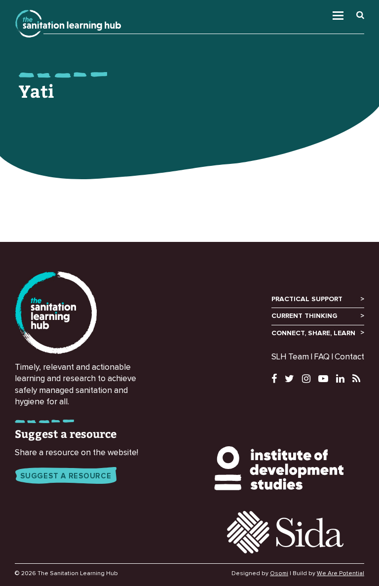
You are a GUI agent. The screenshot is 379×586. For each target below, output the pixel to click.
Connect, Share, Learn (313, 333)
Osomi (279, 574)
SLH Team (290, 357)
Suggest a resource (66, 476)
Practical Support (306, 299)
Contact (349, 357)
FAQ (322, 357)
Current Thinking (304, 316)
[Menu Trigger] (350, 13)
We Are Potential (340, 574)
